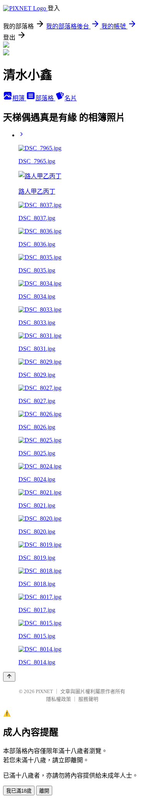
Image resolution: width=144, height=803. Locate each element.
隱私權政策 (58, 699)
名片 (71, 98)
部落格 (45, 98)
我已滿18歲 (18, 791)
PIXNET (44, 691)
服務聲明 (88, 699)
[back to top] (9, 677)
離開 (44, 791)
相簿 (19, 98)
